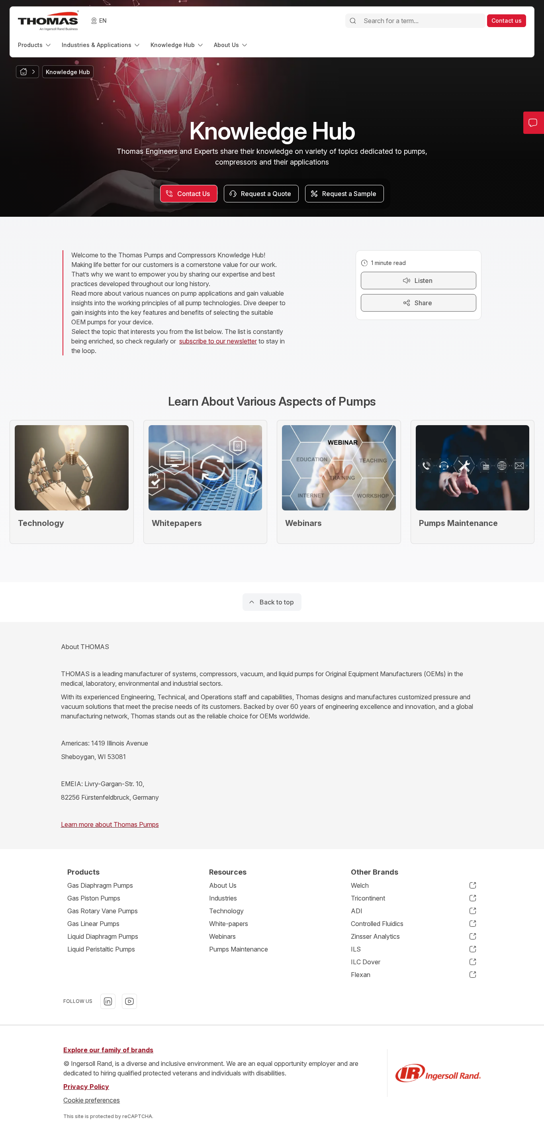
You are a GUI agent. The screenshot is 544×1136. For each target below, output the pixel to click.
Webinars (222, 936)
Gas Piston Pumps (93, 898)
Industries (223, 898)
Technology (226, 911)
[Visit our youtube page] (129, 1001)
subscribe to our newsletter (218, 341)
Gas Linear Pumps (93, 924)
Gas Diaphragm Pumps (100, 885)
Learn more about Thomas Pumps (110, 824)
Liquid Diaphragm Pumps (102, 936)
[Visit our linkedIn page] (107, 1001)
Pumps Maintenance (238, 949)
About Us (223, 885)
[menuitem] (35, 45)
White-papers (228, 924)
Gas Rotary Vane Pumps (102, 911)
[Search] (353, 21)
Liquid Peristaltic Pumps (101, 949)
